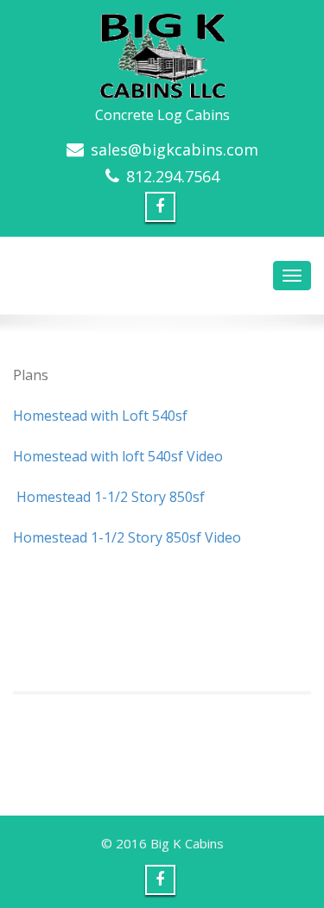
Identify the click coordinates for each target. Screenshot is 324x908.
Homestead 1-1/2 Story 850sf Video (127, 537)
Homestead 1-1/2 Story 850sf (109, 496)
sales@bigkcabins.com (174, 149)
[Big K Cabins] (162, 51)
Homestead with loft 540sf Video (118, 456)
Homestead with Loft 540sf (100, 415)
